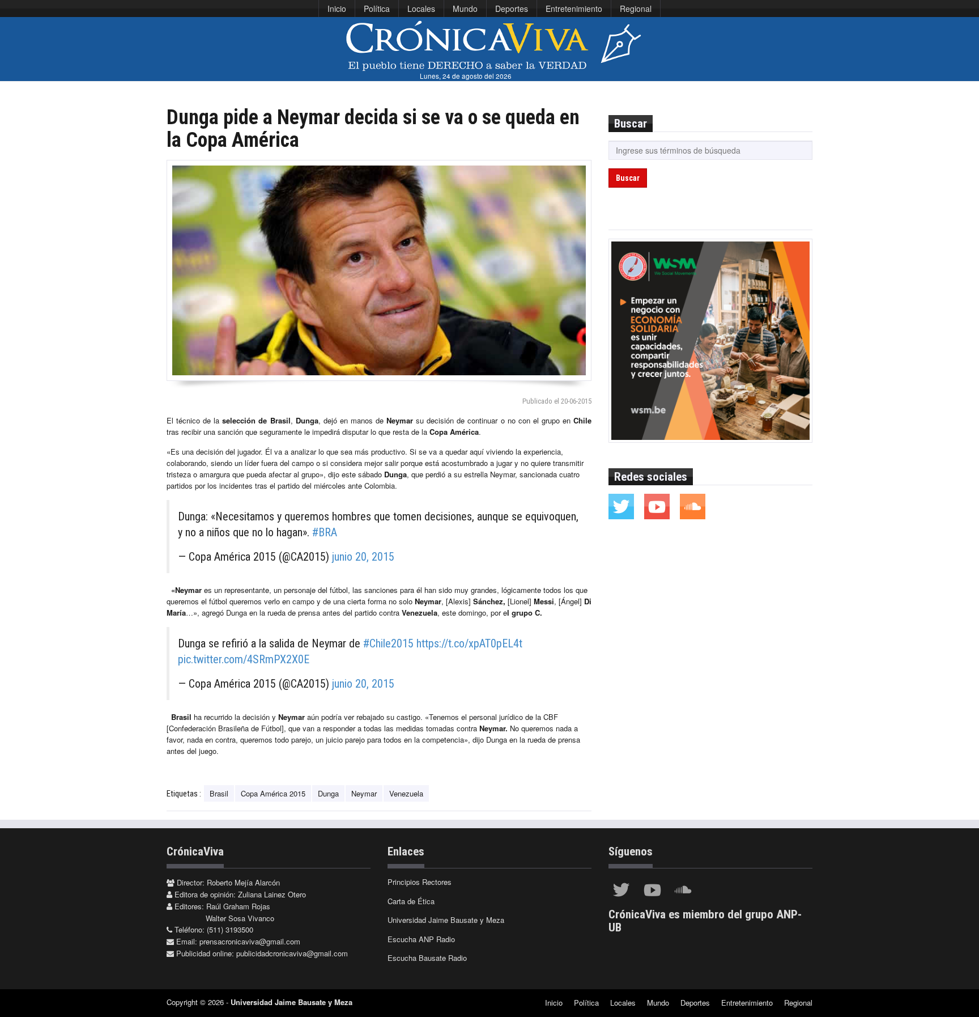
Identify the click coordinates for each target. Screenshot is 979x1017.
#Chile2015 (388, 643)
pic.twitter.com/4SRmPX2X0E (243, 659)
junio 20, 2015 (363, 556)
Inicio (336, 8)
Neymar (364, 793)
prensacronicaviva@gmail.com (249, 941)
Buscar (628, 178)
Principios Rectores (420, 881)
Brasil (219, 793)
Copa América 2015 (273, 793)
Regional (636, 8)
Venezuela (406, 793)
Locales (421, 8)
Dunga (328, 793)
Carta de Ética (411, 901)
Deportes (511, 8)
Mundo (465, 8)
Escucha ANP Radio (421, 939)
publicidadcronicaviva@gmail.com (292, 953)
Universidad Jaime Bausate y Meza (446, 919)
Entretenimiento (574, 8)
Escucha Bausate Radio (427, 957)
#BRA (324, 532)
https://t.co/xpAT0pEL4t (469, 643)
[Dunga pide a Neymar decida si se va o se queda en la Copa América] (379, 270)
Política (377, 8)
